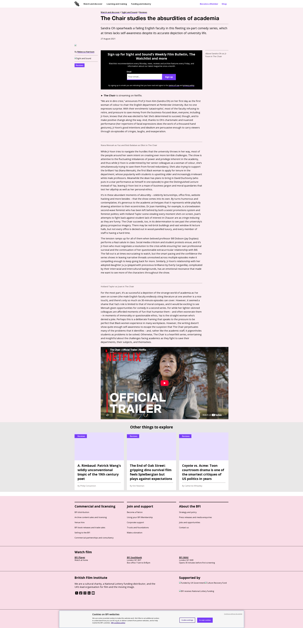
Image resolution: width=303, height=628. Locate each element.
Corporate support (135, 522)
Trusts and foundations (138, 527)
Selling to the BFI (82, 532)
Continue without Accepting (233, 614)
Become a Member (209, 3)
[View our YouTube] (93, 593)
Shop (224, 3)
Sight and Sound (129, 12)
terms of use (174, 85)
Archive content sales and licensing (91, 517)
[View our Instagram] (85, 593)
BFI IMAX (183, 557)
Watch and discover (92, 3)
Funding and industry (141, 3)
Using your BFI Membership (140, 517)
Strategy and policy (188, 512)
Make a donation (134, 532)
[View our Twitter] (77, 593)
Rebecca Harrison (85, 51)
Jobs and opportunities (189, 522)
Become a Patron (135, 512)
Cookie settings (187, 620)
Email (129, 71)
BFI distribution (82, 512)
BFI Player (80, 557)
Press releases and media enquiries (195, 517)
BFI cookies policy (118, 623)
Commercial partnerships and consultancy (94, 537)
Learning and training (117, 3)
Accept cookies (205, 620)
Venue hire (80, 522)
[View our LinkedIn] (89, 593)
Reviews (143, 12)
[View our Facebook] (81, 593)
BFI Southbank (134, 557)
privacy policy (188, 85)
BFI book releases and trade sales (90, 527)
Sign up (169, 76)
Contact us (184, 527)
